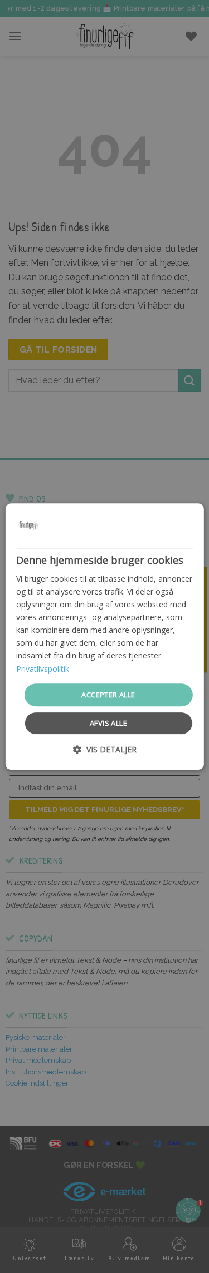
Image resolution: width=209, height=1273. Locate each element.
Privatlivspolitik (42, 668)
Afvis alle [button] (108, 723)
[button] (105, 749)
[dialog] (104, 636)
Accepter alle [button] (108, 695)
